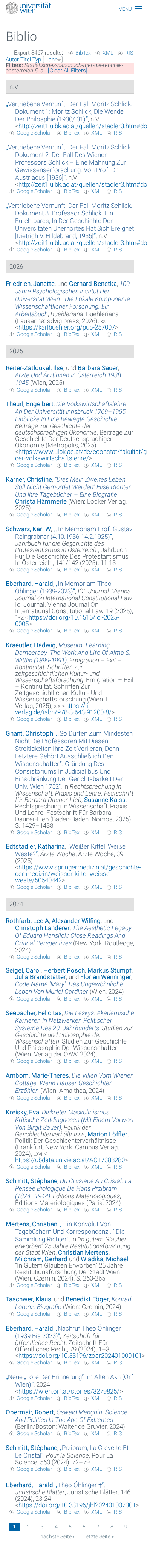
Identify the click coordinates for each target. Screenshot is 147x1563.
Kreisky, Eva (22, 1112)
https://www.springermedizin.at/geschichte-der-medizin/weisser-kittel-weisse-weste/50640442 (78, 873)
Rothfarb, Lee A (27, 920)
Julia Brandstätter (40, 977)
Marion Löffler (107, 1134)
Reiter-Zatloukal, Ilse (34, 368)
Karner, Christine (29, 479)
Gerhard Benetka (93, 283)
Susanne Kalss (105, 799)
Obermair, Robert (30, 1412)
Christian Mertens (83, 1252)
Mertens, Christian (31, 1224)
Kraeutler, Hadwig (31, 645)
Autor (12, 59)
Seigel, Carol (23, 970)
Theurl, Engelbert (30, 404)
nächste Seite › (57, 1536)
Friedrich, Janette (30, 283)
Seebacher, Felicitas (34, 1013)
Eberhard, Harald (29, 583)
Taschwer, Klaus (28, 1299)
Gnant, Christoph (29, 733)
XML (108, 53)
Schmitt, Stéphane (31, 1181)
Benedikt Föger (87, 1299)
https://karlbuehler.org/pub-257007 (66, 327)
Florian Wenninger (105, 977)
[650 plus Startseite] (73, 9)
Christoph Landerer (42, 928)
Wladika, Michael (104, 1259)
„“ (69, 111)
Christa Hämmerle (41, 501)
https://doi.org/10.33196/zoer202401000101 (80, 1355)
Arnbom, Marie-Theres (37, 1075)
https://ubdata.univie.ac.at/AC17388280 (70, 1160)
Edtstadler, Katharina (35, 846)
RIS (129, 53)
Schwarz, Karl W (28, 529)
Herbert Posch (64, 970)
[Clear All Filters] (67, 70)
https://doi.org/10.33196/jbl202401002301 (77, 1505)
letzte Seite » (99, 1536)
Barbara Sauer (98, 368)
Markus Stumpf (109, 970)
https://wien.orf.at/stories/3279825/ (68, 1391)
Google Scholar (34, 133)
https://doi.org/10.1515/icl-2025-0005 (67, 621)
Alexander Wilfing (76, 920)
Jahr (51, 59)
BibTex (83, 53)
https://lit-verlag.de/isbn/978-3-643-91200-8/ (63, 709)
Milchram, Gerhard (41, 1259)
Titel (25, 59)
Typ (36, 59)
